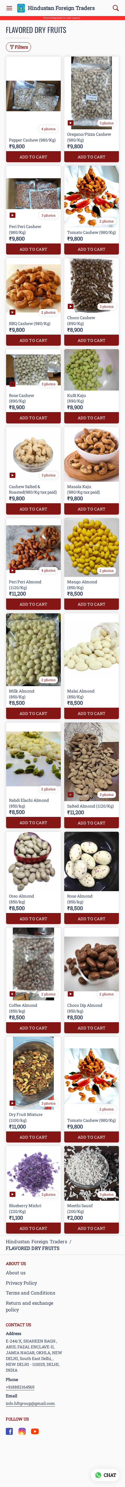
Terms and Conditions (30, 1293)
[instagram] (22, 1431)
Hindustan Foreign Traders (61, 8)
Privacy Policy (21, 1283)
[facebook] (9, 1431)
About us (16, 1272)
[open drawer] (9, 8)
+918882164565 (20, 1387)
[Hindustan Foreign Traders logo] (21, 8)
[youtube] (35, 1431)
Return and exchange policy (29, 1306)
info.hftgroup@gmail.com (30, 1403)
